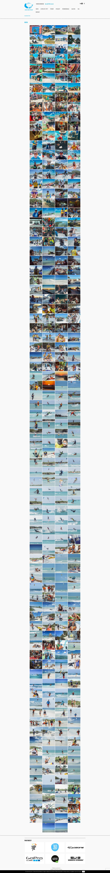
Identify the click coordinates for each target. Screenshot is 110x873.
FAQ (78, 9)
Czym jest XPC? (44, 9)
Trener (52, 9)
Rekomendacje (65, 9)
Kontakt (38, 12)
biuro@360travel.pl (49, 4)
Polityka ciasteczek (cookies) (56, 869)
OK (83, 871)
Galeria (73, 9)
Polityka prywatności (56, 868)
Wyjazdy (58, 9)
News (37, 9)
